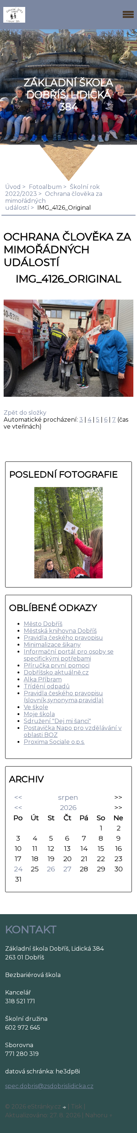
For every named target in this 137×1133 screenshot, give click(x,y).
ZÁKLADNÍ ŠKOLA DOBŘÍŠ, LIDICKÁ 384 (68, 95)
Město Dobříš (43, 623)
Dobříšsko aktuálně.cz (56, 672)
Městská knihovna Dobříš (60, 630)
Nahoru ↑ (99, 1115)
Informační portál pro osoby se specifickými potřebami (69, 655)
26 (51, 868)
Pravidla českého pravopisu (63, 637)
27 (67, 868)
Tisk (76, 1106)
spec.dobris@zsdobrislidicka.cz (49, 1086)
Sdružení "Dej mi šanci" (57, 721)
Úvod (13, 186)
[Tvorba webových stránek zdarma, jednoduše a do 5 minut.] (65, 1107)
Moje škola (39, 714)
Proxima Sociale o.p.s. (54, 741)
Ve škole (36, 707)
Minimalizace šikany (52, 644)
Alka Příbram (43, 679)
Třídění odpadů (47, 686)
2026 (68, 807)
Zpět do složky (25, 412)
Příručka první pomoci (57, 665)
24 (18, 868)
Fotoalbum (45, 186)
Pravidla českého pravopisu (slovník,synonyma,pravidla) (64, 697)
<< (18, 797)
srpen (68, 797)
